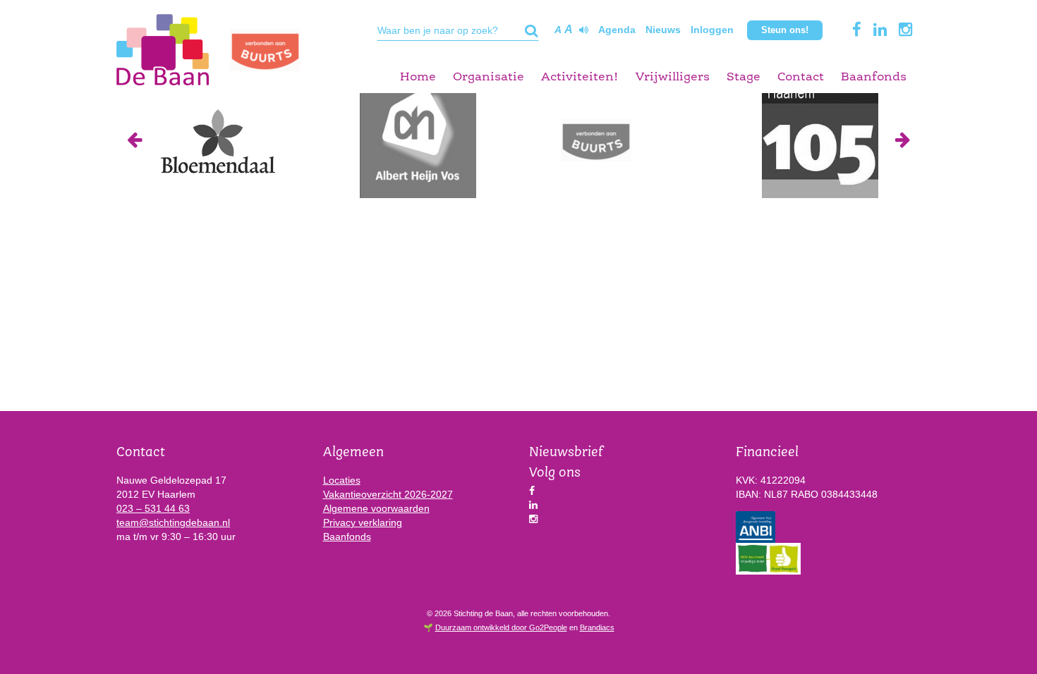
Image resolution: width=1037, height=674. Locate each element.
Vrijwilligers (673, 77)
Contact (800, 77)
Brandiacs (597, 627)
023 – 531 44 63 (153, 508)
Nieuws (663, 29)
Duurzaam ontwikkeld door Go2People (501, 627)
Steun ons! (784, 30)
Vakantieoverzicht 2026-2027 (388, 494)
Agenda (617, 29)
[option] (216, 140)
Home (418, 77)
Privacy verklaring (362, 522)
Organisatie (488, 77)
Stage (743, 77)
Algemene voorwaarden (376, 508)
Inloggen (712, 29)
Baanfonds (873, 77)
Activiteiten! (580, 77)
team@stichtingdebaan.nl (173, 522)
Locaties (341, 480)
